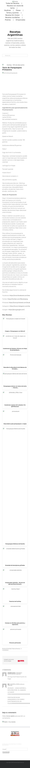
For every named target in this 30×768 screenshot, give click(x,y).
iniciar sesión (10, 716)
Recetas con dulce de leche (15, 7)
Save (21, 661)
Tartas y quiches (12, 13)
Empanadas (20, 20)
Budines (7, 10)
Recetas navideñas (12, 17)
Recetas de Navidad (6, 648)
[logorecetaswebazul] (15, 1)
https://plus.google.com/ (16, 309)
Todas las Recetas (12, 3)
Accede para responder (15, 673)
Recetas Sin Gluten (12, 15)
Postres (8, 20)
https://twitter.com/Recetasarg (18, 299)
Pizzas (18, 10)
